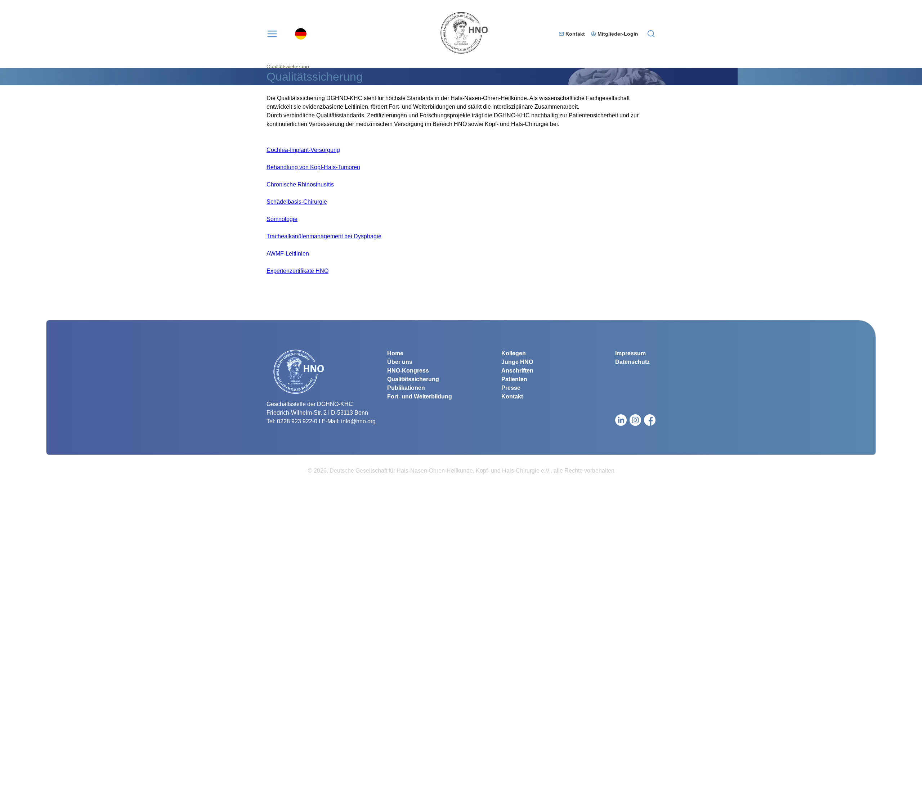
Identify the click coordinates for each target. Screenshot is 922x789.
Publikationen (406, 388)
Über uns (399, 362)
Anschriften (517, 371)
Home (395, 353)
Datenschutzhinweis (26, 784)
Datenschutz (632, 362)
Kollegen (513, 353)
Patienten (514, 379)
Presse (510, 388)
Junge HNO (517, 362)
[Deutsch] (300, 34)
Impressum (630, 353)
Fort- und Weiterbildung (419, 396)
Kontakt (575, 34)
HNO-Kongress (408, 371)
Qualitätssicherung (288, 66)
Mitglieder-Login (617, 34)
